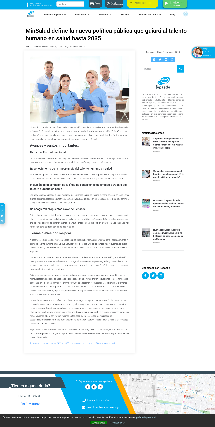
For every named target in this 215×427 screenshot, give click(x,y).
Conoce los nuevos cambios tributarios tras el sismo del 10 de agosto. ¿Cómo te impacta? (168, 174)
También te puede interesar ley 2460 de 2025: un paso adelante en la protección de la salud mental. (72, 343)
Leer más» (156, 151)
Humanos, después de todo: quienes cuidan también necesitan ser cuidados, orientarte (168, 203)
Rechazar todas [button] (117, 422)
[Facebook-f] (87, 386)
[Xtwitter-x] (94, 386)
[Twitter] (153, 275)
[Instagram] (160, 275)
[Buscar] (180, 69)
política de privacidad (146, 417)
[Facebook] (145, 275)
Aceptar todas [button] (98, 422)
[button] (154, 59)
